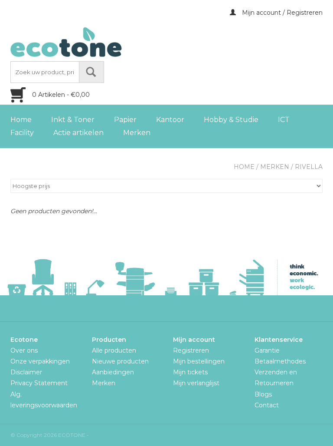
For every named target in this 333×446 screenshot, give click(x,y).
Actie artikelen (78, 133)
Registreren (191, 350)
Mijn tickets (190, 372)
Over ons (24, 350)
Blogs (263, 394)
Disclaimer (26, 372)
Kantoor (170, 120)
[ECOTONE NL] (84, 42)
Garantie (267, 350)
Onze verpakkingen (40, 361)
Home (21, 120)
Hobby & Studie (231, 120)
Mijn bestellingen (199, 361)
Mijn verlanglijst (196, 383)
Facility (22, 133)
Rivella (309, 167)
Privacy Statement (39, 383)
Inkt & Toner (73, 120)
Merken (136, 133)
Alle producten (114, 350)
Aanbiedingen (113, 372)
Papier (125, 120)
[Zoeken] (91, 72)
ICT (284, 120)
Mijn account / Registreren (281, 13)
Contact (267, 405)
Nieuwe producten (120, 361)
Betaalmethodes (280, 361)
